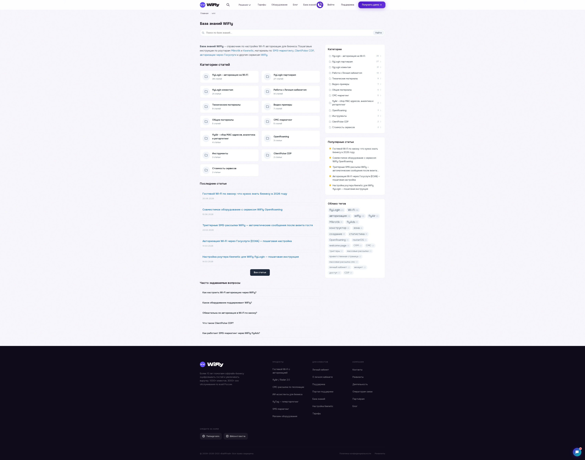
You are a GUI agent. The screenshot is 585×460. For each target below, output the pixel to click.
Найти (378, 32)
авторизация (339, 216)
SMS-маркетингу (283, 50)
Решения (243, 5)
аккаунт (360, 267)
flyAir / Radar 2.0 (281, 379)
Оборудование (279, 4)
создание (337, 234)
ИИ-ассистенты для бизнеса (287, 394)
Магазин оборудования (285, 416)
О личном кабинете (322, 377)
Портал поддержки (322, 391)
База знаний (309, 4)
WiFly (264, 54)
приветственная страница (345, 256)
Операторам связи (362, 391)
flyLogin (336, 210)
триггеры (336, 251)
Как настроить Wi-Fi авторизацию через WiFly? (229, 292)
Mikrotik (235, 50)
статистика (358, 234)
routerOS (360, 239)
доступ (334, 272)
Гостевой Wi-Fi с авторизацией (281, 371)
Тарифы (262, 4)
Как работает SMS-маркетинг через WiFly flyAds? (231, 333)
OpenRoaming (339, 239)
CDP (348, 272)
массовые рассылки (359, 251)
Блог (295, 4)
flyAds (352, 222)
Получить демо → (372, 4)
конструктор (339, 228)
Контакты (357, 369)
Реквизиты (358, 377)
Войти (331, 4)
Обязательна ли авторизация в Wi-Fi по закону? (229, 312)
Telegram (212, 436)
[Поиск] (228, 5)
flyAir (373, 216)
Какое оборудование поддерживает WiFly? (227, 302)
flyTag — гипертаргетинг (285, 401)
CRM (358, 245)
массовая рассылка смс (343, 261)
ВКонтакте (237, 436)
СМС (370, 245)
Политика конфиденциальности (355, 453)
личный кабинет (339, 267)
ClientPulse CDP (304, 50)
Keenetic (248, 50)
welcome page (339, 245)
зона (357, 228)
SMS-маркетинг (281, 409)
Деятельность (360, 384)
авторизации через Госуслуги (218, 54)
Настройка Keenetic (322, 406)
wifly (359, 216)
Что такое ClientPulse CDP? (218, 323)
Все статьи (260, 272)
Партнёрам (359, 399)
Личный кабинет (320, 369)
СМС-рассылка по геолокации (288, 387)
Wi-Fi (353, 210)
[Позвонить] (320, 5)
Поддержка (347, 4)
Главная (204, 13)
